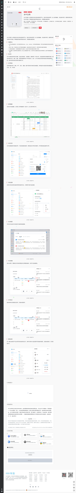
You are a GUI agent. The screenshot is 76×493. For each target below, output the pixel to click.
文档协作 (64, 21)
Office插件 (28, 21)
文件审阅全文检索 (58, 21)
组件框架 (41, 478)
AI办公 (46, 476)
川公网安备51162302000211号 (32, 490)
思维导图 (35, 478)
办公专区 (35, 475)
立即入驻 (70, 6)
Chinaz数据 (12, 410)
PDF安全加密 (39, 21)
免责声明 (39, 472)
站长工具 (41, 476)
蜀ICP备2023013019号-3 (21, 490)
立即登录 (30, 454)
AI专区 (46, 475)
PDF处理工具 (33, 21)
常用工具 (30, 476)
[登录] (74, 2)
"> (34, 27)
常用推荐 (30, 475)
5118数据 (44, 408)
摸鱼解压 (35, 479)
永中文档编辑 (32, 22)
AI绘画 (46, 479)
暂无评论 (11, 447)
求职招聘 (30, 479)
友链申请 (35, 472)
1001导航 (15, 490)
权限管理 (69, 21)
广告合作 (43, 472)
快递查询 (30, 478)
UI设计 (19, 2)
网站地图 (30, 472)
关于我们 (48, 472)
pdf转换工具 (51, 21)
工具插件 (35, 476)
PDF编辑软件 (45, 21)
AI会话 (46, 478)
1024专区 (41, 475)
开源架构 (41, 479)
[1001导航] (10, 473)
